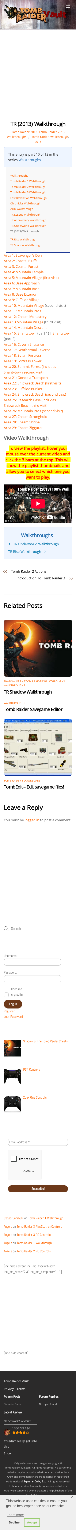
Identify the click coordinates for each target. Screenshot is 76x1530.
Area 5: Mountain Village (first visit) (31, 277)
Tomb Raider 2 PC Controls (34, 1251)
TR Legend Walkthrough (25, 214)
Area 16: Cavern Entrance (24, 344)
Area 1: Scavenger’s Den (23, 255)
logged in (32, 820)
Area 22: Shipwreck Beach (24, 383)
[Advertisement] (38, 78)
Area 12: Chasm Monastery (25, 316)
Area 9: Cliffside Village (21, 299)
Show (7, 1453)
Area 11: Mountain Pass (22, 311)
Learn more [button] (15, 1515)
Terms (21, 1389)
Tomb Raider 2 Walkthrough (28, 187)
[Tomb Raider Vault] (35, 21)
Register (9, 1011)
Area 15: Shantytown (20, 333)
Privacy (9, 1389)
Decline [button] (14, 1522)
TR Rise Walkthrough (23, 239)
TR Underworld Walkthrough (28, 226)
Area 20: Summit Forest (22, 366)
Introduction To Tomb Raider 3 (41, 578)
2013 (38, 142)
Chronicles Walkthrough (25, 203)
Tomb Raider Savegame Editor (33, 709)
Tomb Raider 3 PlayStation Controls (39, 1226)
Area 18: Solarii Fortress (23, 355)
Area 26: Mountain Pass (22, 411)
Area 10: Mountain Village (24, 305)
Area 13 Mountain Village (23, 322)
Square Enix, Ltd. (35, 1481)
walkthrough (59, 137)
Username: (10, 956)
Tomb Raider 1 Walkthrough (28, 181)
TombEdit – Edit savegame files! (34, 787)
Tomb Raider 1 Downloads (22, 780)
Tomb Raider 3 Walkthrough (28, 192)
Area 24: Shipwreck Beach (24, 394)
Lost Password (13, 1016)
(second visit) (55, 394)
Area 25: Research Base (22, 400)
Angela (8, 1226)
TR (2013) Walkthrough (38, 124)
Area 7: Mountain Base (21, 289)
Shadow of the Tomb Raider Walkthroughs (34, 681)
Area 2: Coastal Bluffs (20, 261)
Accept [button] (32, 1522)
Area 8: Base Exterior (20, 294)
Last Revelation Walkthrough (28, 198)
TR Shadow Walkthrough (25, 245)
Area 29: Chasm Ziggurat (23, 428)
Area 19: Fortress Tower (23, 361)
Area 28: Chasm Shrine (22, 422)
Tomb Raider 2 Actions (28, 571)
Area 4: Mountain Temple (24, 272)
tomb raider (40, 137)
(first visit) (52, 383)
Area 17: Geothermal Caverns (27, 350)
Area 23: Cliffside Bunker (23, 389)
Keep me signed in (17, 992)
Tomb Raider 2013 (24, 132)
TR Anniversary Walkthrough (28, 220)
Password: (10, 972)
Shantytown (62, 333)
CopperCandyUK (13, 1218)
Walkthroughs (30, 159)
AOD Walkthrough (21, 209)
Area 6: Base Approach (22, 283)
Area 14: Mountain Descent (25, 327)
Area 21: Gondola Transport (26, 377)
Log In (13, 1004)
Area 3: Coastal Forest (21, 266)
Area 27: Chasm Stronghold (25, 416)
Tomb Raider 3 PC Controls (34, 1235)
